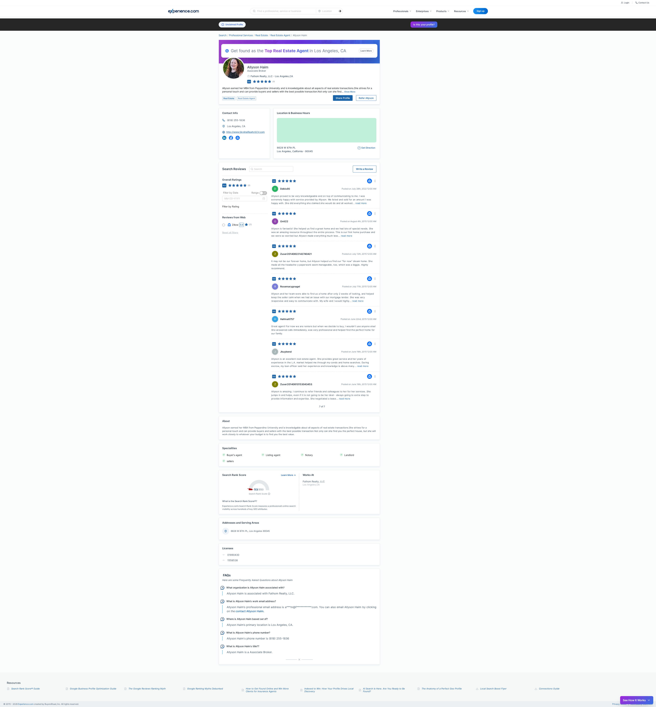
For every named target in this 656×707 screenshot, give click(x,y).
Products (441, 11)
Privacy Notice (619, 704)
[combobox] (285, 11)
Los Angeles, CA (236, 126)
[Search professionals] (340, 11)
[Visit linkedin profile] (224, 138)
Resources (460, 11)
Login (626, 2)
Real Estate (261, 35)
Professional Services (241, 35)
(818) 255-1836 (236, 120)
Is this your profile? (424, 24)
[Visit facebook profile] (231, 138)
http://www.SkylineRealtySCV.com (245, 131)
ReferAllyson (366, 98)
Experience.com (26, 704)
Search (223, 35)
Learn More (366, 50)
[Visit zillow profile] (238, 138)
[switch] (263, 193)
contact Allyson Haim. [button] (250, 611)
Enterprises (422, 11)
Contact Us (643, 2)
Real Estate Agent (280, 35)
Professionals (400, 11)
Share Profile (343, 98)
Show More (349, 91)
